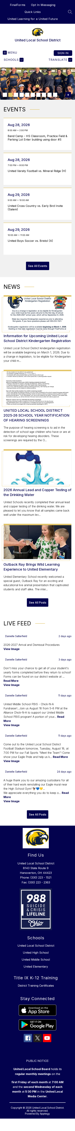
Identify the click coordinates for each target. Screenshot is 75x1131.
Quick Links (33, 12)
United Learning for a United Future (33, 19)
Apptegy (45, 1113)
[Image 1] (5, 95)
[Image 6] (33, 95)
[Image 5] (27, 95)
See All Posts (37, 602)
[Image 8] (44, 95)
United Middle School (36, 959)
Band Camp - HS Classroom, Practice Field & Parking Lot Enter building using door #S (37, 137)
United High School (36, 952)
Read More (10, 680)
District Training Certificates (36, 985)
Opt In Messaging (43, 5)
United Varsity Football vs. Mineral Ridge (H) (38, 171)
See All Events (37, 266)
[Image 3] (16, 95)
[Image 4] (22, 95)
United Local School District (35, 945)
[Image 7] (38, 95)
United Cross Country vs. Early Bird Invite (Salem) (35, 207)
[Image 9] (49, 95)
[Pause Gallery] (68, 95)
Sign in (63, 53)
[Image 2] (10, 95)
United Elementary (36, 966)
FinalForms (17, 5)
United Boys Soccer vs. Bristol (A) (31, 241)
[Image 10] (55, 95)
